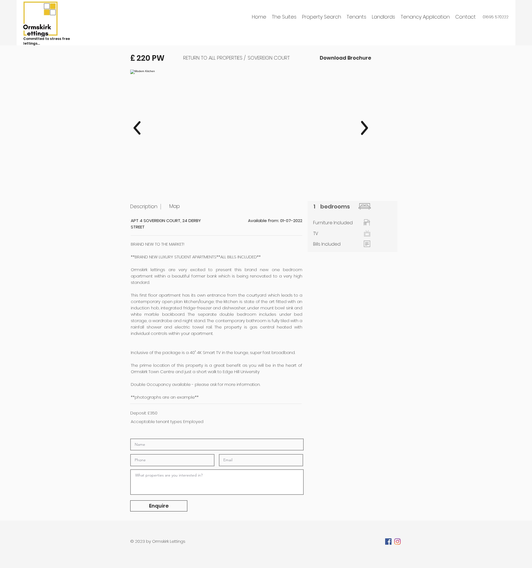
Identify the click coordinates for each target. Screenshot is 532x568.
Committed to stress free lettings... (46, 41)
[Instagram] (397, 541)
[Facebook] (388, 541)
